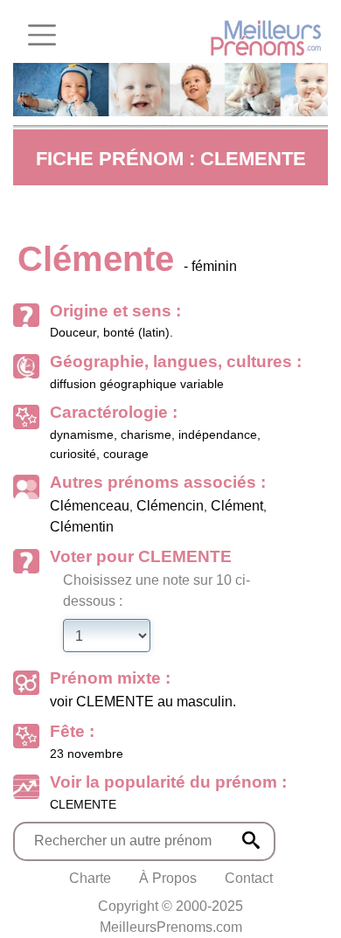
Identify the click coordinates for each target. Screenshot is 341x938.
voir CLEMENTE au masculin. (143, 701)
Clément (237, 505)
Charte (90, 878)
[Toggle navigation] (42, 35)
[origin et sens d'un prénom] (251, 840)
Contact (249, 878)
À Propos (168, 878)
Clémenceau (89, 505)
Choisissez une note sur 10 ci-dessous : (156, 590)
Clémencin (170, 505)
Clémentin (82, 526)
